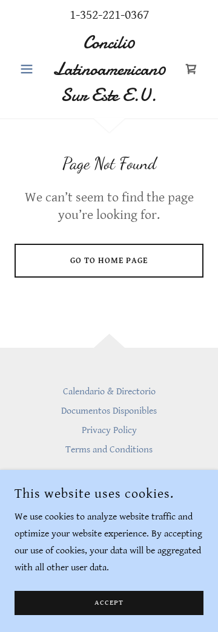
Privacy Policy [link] (109, 430)
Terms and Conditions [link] (109, 449)
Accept (109, 603)
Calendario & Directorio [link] (109, 391)
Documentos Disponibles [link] (109, 411)
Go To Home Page (109, 261)
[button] (29, 69)
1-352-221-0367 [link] (109, 14)
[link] (109, 69)
